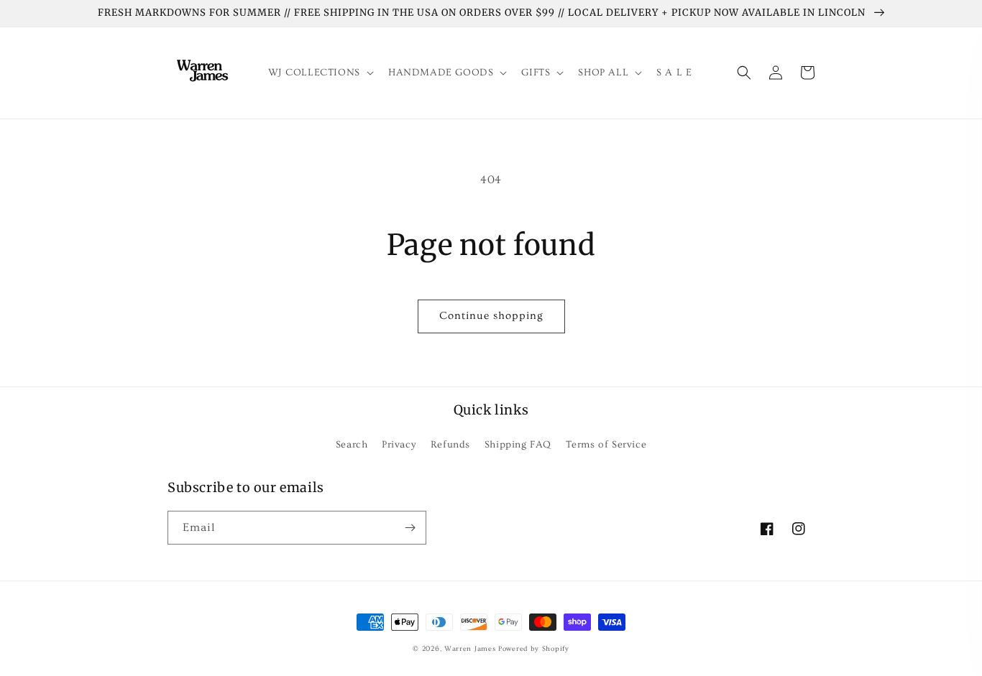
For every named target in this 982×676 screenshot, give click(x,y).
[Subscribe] (410, 528)
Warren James (469, 648)
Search (352, 444)
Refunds (450, 444)
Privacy (399, 444)
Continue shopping (491, 316)
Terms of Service (606, 444)
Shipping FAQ (518, 444)
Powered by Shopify (533, 648)
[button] (320, 72)
